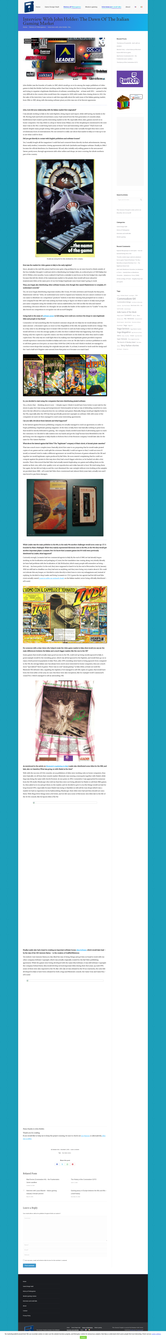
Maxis (138, 316)
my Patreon (85, 1136)
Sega (125, 325)
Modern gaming (121, 237)
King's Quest (120, 316)
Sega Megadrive (124, 332)
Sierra (119, 335)
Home (24, 1281)
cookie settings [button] (156, 1334)
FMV (141, 305)
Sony (123, 336)
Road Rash (120, 326)
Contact (25, 1311)
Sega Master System (135, 329)
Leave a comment (75, 1149)
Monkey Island (120, 319)
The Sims (138, 342)
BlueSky (119, 213)
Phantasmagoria (120, 322)
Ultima (118, 346)
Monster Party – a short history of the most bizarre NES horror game (129, 51)
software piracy (48, 316)
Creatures (119, 305)
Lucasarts (128, 315)
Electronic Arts (135, 305)
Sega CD (130, 326)
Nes (125, 318)
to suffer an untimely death (51, 578)
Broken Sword (124, 296)
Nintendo (130, 318)
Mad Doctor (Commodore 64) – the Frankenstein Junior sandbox (42, 1181)
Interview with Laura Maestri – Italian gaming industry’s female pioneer (41, 1192)
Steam (132, 336)
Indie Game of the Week (126, 312)
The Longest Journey (133, 339)
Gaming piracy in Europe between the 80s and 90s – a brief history (89, 1192)
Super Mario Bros (138, 336)
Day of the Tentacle (126, 305)
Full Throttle (120, 309)
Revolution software (136, 322)
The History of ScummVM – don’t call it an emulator (128, 44)
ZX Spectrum (125, 349)
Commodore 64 (126, 298)
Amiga (118, 295)
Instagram (140, 1330)
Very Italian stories (66, 1152)
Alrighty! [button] (83, 1337)
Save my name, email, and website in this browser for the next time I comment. (46, 1260)
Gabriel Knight (127, 309)
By (55, 1149)
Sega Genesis (123, 328)
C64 (136, 295)
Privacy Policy (26, 1316)
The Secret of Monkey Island (126, 342)
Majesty (134, 315)
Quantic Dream (128, 322)
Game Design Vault (122, 227)
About (24, 1306)
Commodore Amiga (124, 302)
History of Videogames (31, 40)
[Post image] (23, 1179)
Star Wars (127, 336)
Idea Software (82, 950)
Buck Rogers (131, 295)
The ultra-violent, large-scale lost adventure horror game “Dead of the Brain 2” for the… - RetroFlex (129, 260)
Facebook (132, 1330)
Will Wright (119, 349)
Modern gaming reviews (29, 1296)
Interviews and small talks (32, 42)
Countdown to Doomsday (137, 302)
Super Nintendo (122, 339)
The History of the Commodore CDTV (83, 1179)
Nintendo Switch (138, 319)
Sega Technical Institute (137, 332)
